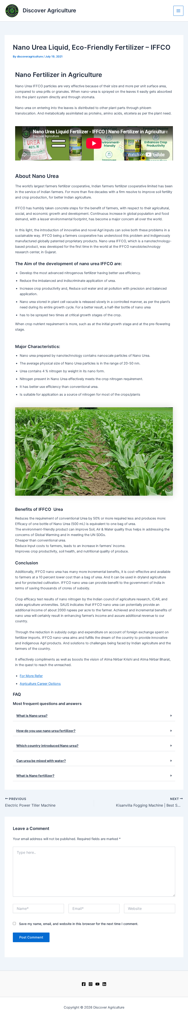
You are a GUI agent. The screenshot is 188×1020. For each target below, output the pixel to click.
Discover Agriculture (49, 10)
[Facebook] (84, 984)
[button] (94, 716)
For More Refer (31, 676)
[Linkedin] (104, 984)
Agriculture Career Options (40, 684)
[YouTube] (97, 984)
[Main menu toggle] (178, 11)
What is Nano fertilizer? (35, 776)
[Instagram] (90, 984)
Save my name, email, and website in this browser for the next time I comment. (78, 924)
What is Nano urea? (31, 716)
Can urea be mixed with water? (41, 761)
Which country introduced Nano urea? (47, 746)
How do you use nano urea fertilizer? (45, 731)
